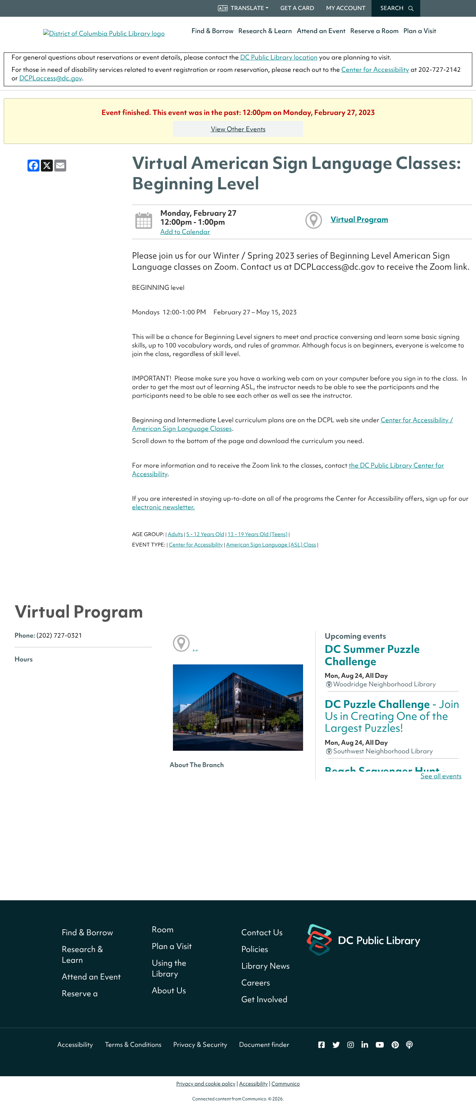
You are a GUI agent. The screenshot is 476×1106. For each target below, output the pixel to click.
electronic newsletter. (163, 507)
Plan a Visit (419, 30)
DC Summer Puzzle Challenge (372, 655)
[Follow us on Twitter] (336, 1045)
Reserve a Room (374, 30)
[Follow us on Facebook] (321, 1045)
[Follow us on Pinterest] (395, 1045)
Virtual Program (359, 219)
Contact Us (262, 932)
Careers (255, 982)
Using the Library (169, 968)
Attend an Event (321, 30)
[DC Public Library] (363, 939)
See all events (441, 776)
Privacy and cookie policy (205, 1083)
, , (195, 648)
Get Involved (264, 999)
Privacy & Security (200, 1044)
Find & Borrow (213, 30)
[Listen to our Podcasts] (409, 1045)
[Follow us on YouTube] (380, 1045)
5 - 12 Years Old (205, 534)
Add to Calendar (185, 231)
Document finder (264, 1044)
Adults (175, 534)
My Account (346, 8)
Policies (254, 949)
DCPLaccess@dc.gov (50, 78)
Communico (285, 1083)
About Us (169, 990)
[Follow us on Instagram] (350, 1045)
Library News (265, 966)
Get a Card (297, 8)
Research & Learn (265, 30)
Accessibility (75, 1044)
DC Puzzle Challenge (392, 716)
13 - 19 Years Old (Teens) (257, 534)
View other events (238, 129)
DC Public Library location (279, 57)
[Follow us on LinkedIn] (364, 1045)
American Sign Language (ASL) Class (271, 544)
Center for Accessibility (375, 69)
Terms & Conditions (133, 1044)
